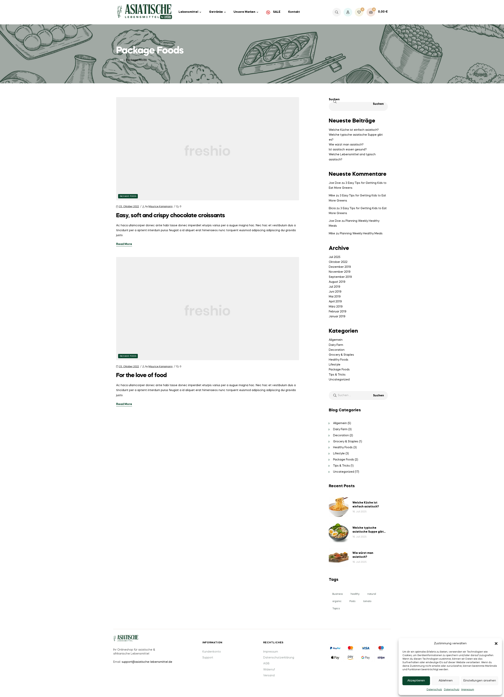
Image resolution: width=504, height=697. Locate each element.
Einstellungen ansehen (479, 680)
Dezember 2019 (340, 267)
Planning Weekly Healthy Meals (361, 233)
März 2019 (336, 306)
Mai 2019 (335, 296)
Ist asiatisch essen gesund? (348, 149)
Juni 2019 (335, 291)
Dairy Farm (336, 345)
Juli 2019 (334, 286)
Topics (336, 609)
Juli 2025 (334, 257)
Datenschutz (434, 690)
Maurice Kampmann (160, 206)
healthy (355, 594)
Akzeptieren (416, 680)
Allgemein (336, 340)
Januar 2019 (337, 316)
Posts (352, 601)
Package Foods (128, 196)
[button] (496, 643)
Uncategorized (339, 379)
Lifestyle (334, 364)
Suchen (334, 99)
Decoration (337, 350)
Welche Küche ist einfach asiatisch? (354, 130)
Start (119, 60)
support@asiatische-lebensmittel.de (147, 662)
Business (337, 594)
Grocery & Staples (341, 355)
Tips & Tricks (337, 374)
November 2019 (339, 272)
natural (371, 594)
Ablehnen (446, 680)
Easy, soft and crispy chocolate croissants (170, 216)
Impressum (467, 690)
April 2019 (335, 301)
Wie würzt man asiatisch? (346, 144)
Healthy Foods (338, 359)
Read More (124, 244)
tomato (367, 601)
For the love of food (141, 375)
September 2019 (340, 277)
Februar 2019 (337, 311)
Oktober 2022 (338, 262)
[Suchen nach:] (358, 395)
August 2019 (337, 282)
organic (337, 601)
